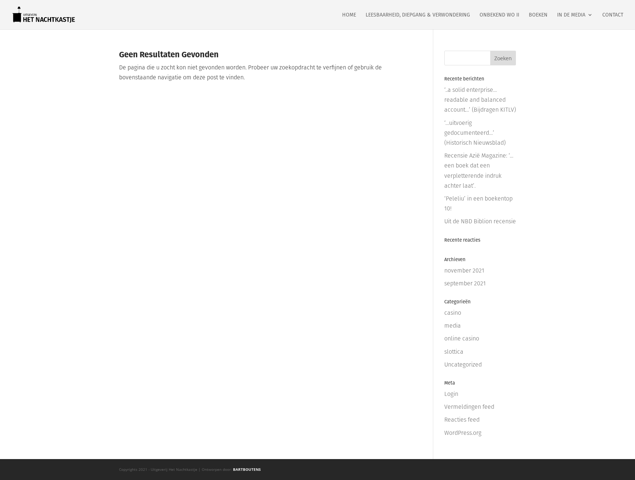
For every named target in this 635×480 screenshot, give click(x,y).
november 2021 (464, 270)
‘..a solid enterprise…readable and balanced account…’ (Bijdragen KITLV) (480, 100)
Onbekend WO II (499, 15)
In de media (571, 15)
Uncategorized (463, 364)
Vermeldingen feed (469, 407)
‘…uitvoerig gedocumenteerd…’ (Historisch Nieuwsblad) (475, 133)
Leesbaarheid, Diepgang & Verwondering (418, 15)
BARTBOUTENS (247, 469)
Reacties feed (462, 419)
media (452, 325)
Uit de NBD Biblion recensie (480, 221)
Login (451, 394)
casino (452, 312)
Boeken (538, 15)
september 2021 (465, 283)
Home (349, 15)
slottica (453, 351)
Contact (612, 15)
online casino (461, 338)
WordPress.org (462, 433)
